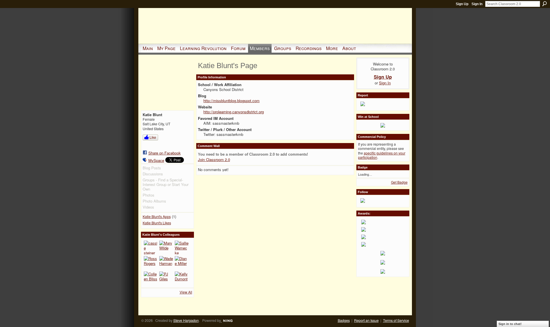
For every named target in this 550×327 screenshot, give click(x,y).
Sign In (477, 4)
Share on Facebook (164, 153)
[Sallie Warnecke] (181, 247)
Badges (344, 320)
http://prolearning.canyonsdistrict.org (233, 111)
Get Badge (399, 182)
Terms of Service (396, 320)
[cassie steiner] (151, 247)
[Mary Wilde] (166, 247)
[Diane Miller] (181, 263)
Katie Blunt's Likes (157, 222)
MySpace (156, 160)
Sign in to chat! (510, 324)
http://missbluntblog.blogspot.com (231, 100)
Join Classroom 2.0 (214, 159)
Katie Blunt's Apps (157, 216)
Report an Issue (366, 320)
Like (153, 137)
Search (544, 3)
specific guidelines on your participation (381, 155)
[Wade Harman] (166, 263)
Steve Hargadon (186, 320)
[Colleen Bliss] (151, 278)
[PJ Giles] (166, 278)
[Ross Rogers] (151, 263)
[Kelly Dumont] (181, 278)
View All (186, 292)
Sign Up (462, 4)
